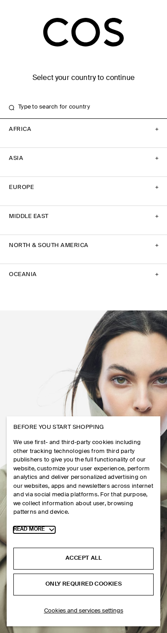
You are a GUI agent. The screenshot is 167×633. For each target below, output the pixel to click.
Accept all (83, 558)
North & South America (49, 245)
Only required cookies (83, 584)
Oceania (23, 274)
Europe (21, 187)
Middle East (29, 216)
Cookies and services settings (83, 611)
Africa (20, 129)
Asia (16, 158)
